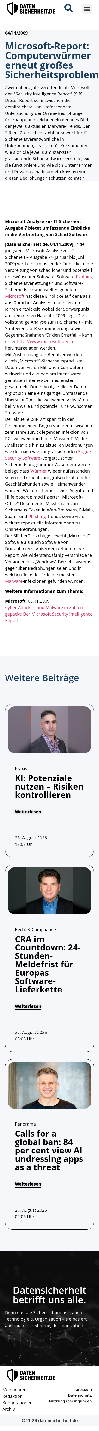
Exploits (84, 276)
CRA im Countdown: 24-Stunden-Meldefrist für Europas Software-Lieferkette (47, 964)
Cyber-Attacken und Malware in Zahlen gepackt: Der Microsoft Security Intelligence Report (49, 614)
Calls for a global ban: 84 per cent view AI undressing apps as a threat (49, 1150)
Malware (13, 581)
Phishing (37, 516)
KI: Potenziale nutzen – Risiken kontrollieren (49, 786)
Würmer (38, 471)
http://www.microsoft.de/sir (45, 341)
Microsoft (14, 296)
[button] (87, 9)
